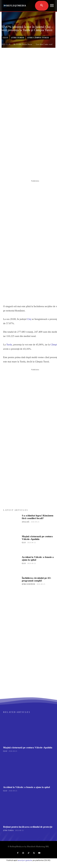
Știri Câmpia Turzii (38, 38)
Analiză (26, 522)
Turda (9, 344)
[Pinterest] (31, 171)
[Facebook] (16, 171)
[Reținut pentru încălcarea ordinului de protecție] (28, 810)
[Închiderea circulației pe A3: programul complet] (11, 585)
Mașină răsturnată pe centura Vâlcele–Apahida (37, 537)
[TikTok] (28, 853)
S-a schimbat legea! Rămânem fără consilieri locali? (37, 517)
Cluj (5, 38)
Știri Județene (28, 584)
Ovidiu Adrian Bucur (24, 44)
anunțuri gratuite (25, 860)
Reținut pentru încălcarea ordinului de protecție (27, 827)
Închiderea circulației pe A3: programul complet (36, 579)
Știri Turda (17, 38)
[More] (45, 171)
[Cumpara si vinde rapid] (28, 665)
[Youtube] (39, 853)
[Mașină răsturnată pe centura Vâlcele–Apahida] (11, 543)
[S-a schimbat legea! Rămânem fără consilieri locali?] (11, 522)
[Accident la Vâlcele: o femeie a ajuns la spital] (11, 564)
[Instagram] (23, 853)
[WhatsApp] (38, 171)
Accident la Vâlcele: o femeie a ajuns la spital (26, 787)
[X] (23, 171)
